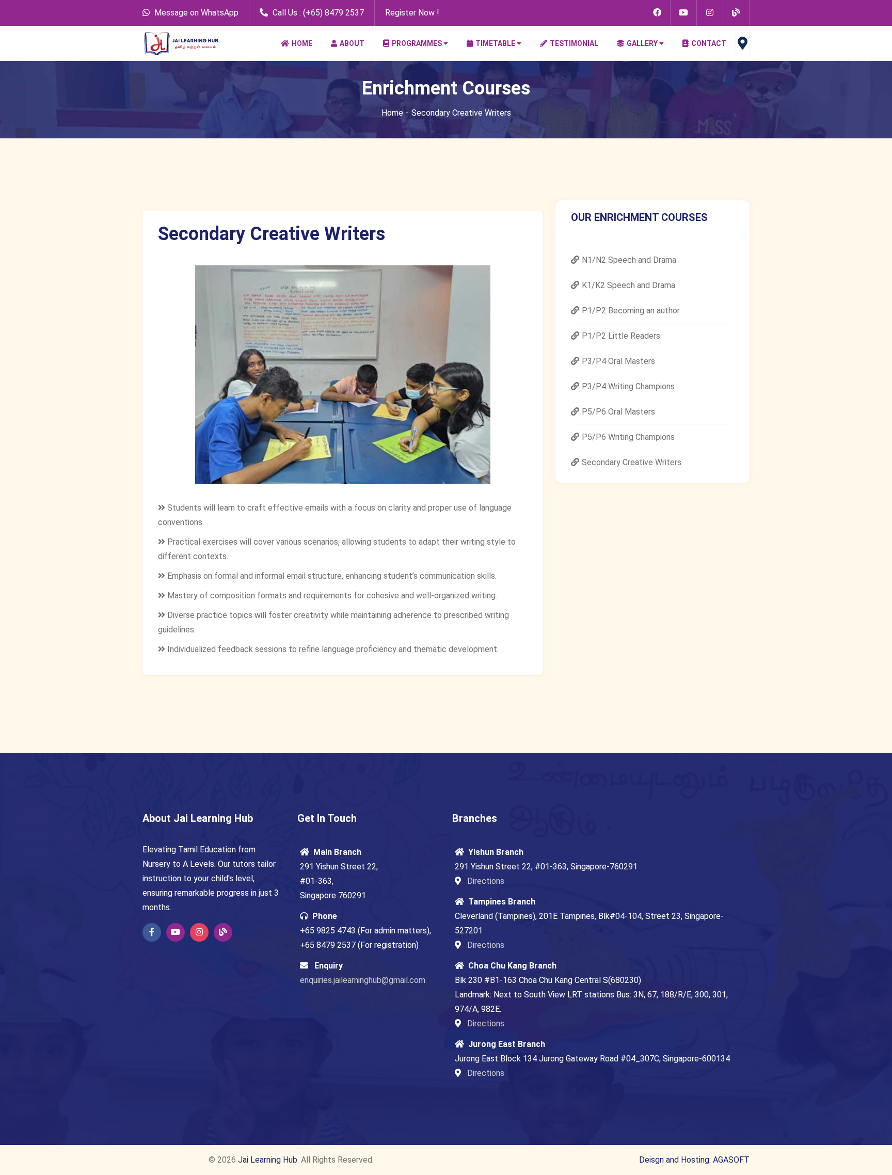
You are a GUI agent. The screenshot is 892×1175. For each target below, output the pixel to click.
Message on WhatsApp (196, 13)
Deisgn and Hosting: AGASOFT (694, 1160)
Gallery (642, 43)
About (352, 43)
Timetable (495, 43)
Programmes (417, 43)
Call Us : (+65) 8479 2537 (317, 13)
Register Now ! (412, 13)
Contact (708, 43)
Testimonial (574, 43)
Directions (484, 881)
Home (302, 43)
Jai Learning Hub (267, 1160)
